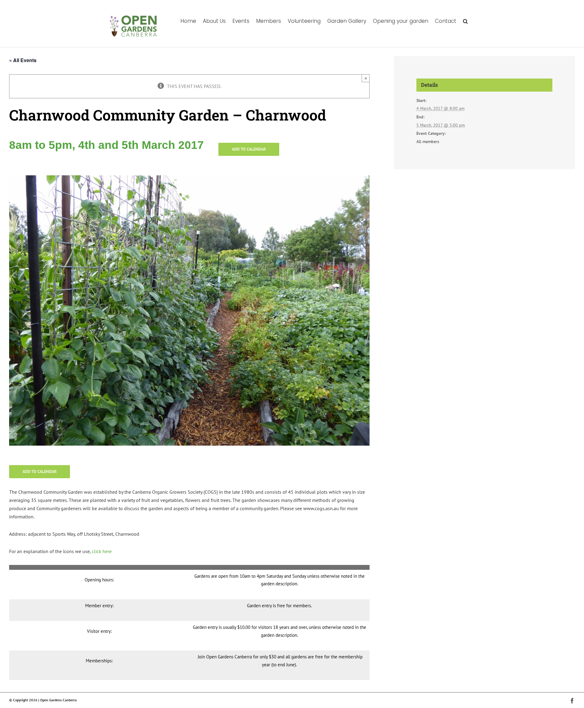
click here (102, 551)
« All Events (22, 60)
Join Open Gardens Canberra (225, 657)
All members (427, 141)
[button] (465, 21)
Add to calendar (249, 149)
